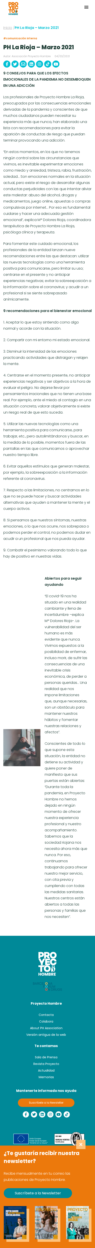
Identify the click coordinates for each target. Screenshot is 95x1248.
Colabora (46, 1021)
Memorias (46, 1077)
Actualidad (46, 1070)
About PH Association (46, 1028)
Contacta (46, 1015)
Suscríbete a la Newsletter (46, 1102)
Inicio (7, 27)
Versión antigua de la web (46, 1034)
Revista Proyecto (46, 1064)
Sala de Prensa (46, 1057)
